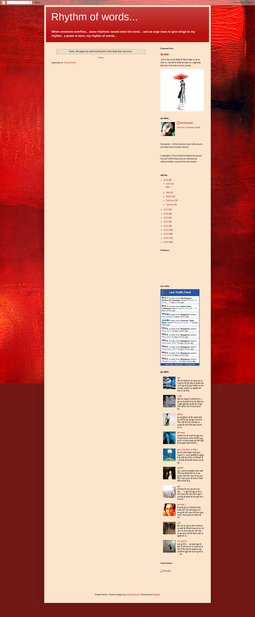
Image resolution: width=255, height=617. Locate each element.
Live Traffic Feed (180, 292)
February (170, 200)
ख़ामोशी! (180, 468)
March (169, 196)
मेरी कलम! (181, 433)
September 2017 (169, 349)
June (168, 184)
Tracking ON (190, 364)
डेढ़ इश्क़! (164, 54)
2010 (166, 234)
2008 (166, 242)
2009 (166, 238)
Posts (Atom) (70, 62)
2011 (166, 230)
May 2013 (166, 331)
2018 (166, 180)
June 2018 (166, 355)
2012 (166, 226)
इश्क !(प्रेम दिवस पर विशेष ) (187, 450)
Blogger (156, 594)
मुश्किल (180, 414)
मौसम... (168, 187)
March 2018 (167, 317)
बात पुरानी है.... (182, 541)
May (168, 192)
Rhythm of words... (94, 17)
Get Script (169, 364)
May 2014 (166, 337)
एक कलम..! (181, 504)
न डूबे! (179, 396)
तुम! (178, 378)
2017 (166, 209)
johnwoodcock (133, 594)
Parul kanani (186, 123)
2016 (166, 214)
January (170, 204)
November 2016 (169, 343)
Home (101, 57)
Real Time (179, 364)
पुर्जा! (179, 523)
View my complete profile (189, 127)
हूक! (178, 486)
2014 (166, 218)
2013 (166, 222)
